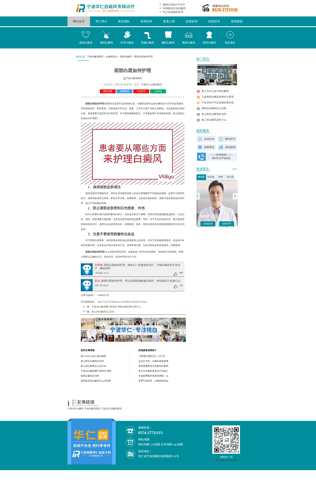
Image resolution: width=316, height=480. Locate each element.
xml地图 (155, 444)
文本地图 (166, 444)
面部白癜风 (126, 56)
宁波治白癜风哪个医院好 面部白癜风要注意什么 (116, 306)
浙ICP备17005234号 (226, 460)
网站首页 (79, 21)
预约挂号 (230, 139)
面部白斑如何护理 (143, 56)
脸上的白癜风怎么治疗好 (93, 366)
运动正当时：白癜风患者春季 (153, 361)
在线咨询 (192, 21)
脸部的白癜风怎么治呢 (214, 108)
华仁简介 (101, 21)
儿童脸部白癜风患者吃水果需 (218, 96)
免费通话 (209, 147)
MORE (234, 169)
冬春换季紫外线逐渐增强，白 (153, 376)
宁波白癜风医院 (95, 56)
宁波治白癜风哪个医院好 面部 (96, 371)
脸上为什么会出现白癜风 (93, 356)
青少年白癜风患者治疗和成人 (153, 371)
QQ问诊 (158, 91)
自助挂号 (214, 21)
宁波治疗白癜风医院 (111, 408)
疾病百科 (146, 21)
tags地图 (178, 444)
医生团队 (124, 21)
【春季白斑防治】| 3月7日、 (152, 356)
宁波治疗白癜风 (75, 408)
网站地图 (143, 444)
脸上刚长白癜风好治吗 (92, 361)
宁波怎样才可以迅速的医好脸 (218, 102)
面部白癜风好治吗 (90, 376)
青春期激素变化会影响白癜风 (153, 366)
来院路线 (237, 21)
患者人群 (169, 21)
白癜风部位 (112, 56)
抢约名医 (107, 91)
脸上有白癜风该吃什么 (214, 119)
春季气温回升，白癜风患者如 (153, 381)
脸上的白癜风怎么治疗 (103, 311)
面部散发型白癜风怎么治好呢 (96, 381)
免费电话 (124, 91)
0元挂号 (141, 91)
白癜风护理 (103, 295)
